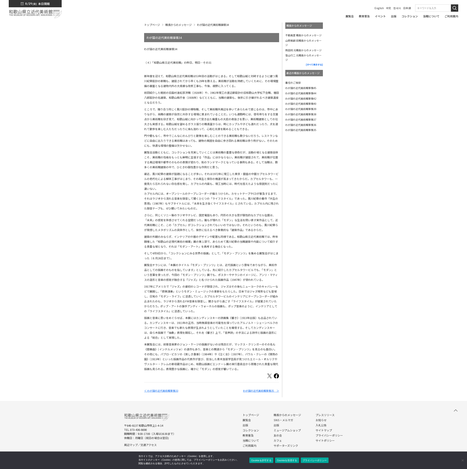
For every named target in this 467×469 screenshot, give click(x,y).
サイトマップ (324, 430)
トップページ (152, 25)
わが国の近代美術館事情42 (300, 98)
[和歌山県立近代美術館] (35, 16)
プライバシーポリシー (329, 435)
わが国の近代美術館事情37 (300, 119)
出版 (245, 425)
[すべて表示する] (314, 64)
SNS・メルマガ (283, 420)
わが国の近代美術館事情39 (300, 109)
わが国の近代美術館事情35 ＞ (261, 391)
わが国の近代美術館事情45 (300, 88)
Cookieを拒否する (287, 460)
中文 (388, 8)
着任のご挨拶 (293, 82)
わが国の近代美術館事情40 (300, 103)
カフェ (278, 440)
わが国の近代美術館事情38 (300, 114)
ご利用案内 (249, 445)
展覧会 (247, 420)
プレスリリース (325, 415)
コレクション (251, 430)
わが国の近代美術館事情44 (300, 93)
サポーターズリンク (286, 445)
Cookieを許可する (261, 460)
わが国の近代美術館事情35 (300, 130)
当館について (251, 440)
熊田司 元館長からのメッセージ (303, 50)
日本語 (407, 8)
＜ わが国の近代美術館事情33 (161, 391)
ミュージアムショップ (287, 430)
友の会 (278, 435)
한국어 (397, 8)
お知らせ (321, 420)
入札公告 (321, 425)
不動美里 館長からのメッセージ (303, 35)
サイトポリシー (325, 440)
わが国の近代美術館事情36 (300, 125)
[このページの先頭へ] (456, 410)
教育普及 (248, 435)
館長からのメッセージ (178, 25)
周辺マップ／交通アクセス (140, 445)
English (379, 8)
